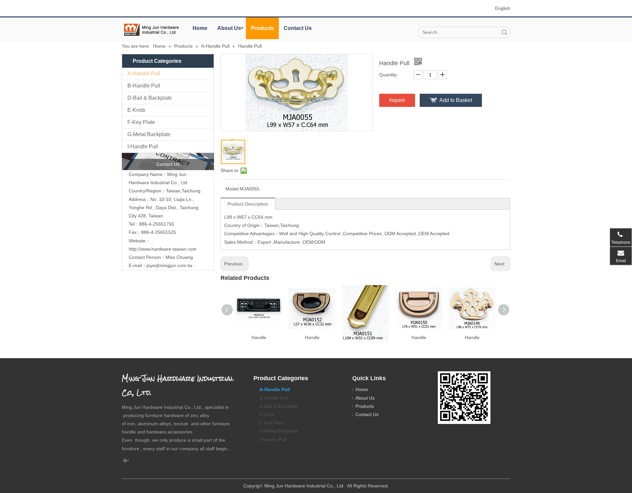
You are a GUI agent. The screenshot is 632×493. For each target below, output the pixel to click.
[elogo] (151, 30)
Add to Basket (455, 100)
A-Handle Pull (143, 73)
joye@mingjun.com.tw (169, 265)
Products (262, 28)
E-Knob (136, 110)
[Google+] (126, 460)
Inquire (397, 100)
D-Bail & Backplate (149, 98)
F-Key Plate (141, 122)
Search (504, 32)
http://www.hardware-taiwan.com (163, 249)
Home (200, 28)
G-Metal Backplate (149, 134)
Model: (232, 188)
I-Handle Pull (142, 146)
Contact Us (298, 28)
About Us (229, 28)
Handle (258, 337)
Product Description (247, 204)
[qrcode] (464, 397)
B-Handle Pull (143, 85)
